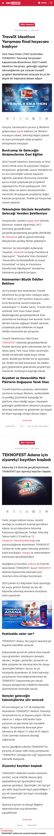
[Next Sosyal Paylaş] (7, 118)
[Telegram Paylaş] (33, 118)
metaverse (11, 237)
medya (26, 552)
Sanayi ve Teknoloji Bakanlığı (18, 540)
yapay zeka (33, 220)
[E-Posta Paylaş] (46, 118)
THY (21, 426)
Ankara (32, 564)
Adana (20, 825)
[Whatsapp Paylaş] (40, 118)
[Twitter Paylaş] (20, 118)
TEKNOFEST (9, 342)
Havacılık (18, 252)
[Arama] (51, 3)
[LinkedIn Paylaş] (27, 118)
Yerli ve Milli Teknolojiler (38, 426)
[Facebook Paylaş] (13, 118)
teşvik (20, 131)
